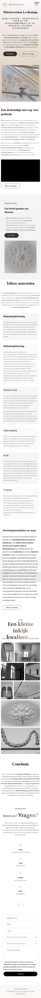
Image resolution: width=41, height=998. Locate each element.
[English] (37, 2)
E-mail (20, 877)
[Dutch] (35, 2)
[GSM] (20, 859)
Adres (21, 849)
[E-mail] (20, 873)
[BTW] (20, 887)
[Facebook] (18, 905)
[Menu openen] (36, 5)
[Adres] (20, 845)
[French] (39, 2)
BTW (20, 891)
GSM (20, 863)
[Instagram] (22, 905)
